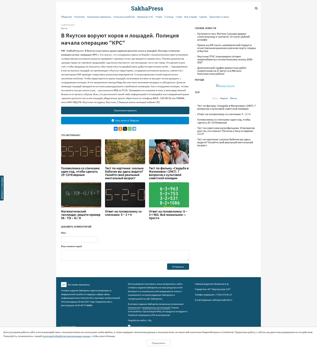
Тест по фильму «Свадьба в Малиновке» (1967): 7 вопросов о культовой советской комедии (169, 173)
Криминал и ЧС (145, 16)
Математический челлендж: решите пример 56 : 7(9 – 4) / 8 (80, 214)
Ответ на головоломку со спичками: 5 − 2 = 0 (123, 213)
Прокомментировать (125, 110)
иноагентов (134, 307)
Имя (63, 232)
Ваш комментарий (71, 246)
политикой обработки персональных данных (66, 336)
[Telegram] (134, 129)
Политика (79, 16)
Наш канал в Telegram (127, 120)
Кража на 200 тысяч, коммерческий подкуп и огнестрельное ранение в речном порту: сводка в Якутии (226, 48)
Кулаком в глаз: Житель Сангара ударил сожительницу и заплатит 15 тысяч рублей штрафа (223, 36)
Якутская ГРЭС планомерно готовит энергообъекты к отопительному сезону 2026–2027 (225, 59)
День (215, 98)
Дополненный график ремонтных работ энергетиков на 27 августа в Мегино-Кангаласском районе (222, 71)
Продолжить (158, 343)
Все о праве (190, 16)
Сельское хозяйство (124, 16)
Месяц (233, 98)
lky (149, 320)
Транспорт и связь (219, 16)
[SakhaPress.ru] (2, 189)
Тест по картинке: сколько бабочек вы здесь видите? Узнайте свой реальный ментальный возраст (124, 173)
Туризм (203, 16)
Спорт (179, 16)
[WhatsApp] (130, 129)
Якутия (64, 28)
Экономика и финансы (99, 16)
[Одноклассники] (120, 129)
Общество (66, 16)
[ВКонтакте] (116, 129)
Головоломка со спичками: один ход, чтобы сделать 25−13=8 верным (80, 171)
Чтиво (159, 16)
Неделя (224, 98)
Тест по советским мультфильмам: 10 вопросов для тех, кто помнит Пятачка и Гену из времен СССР (226, 131)
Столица (169, 16)
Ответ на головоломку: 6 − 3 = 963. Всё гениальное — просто (168, 214)
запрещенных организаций (156, 307)
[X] (125, 129)
